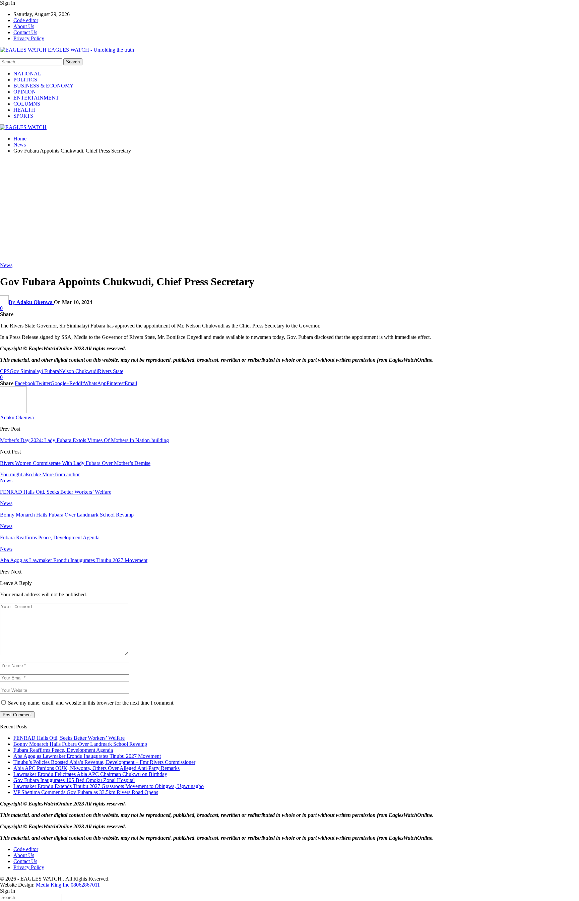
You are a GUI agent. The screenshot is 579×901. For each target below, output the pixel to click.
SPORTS (23, 116)
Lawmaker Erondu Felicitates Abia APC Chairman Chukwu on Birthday (90, 774)
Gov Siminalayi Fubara (34, 371)
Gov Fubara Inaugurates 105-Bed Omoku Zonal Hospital (74, 780)
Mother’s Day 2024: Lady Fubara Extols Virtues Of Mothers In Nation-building (84, 440)
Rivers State (110, 371)
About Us (23, 26)
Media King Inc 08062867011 (68, 885)
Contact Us (25, 32)
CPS (5, 371)
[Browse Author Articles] (13, 411)
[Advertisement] (289, 206)
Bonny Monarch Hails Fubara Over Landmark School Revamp (80, 744)
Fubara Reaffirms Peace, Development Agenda (63, 750)
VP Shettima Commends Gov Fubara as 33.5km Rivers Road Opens (85, 792)
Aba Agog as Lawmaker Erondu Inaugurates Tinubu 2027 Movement (87, 756)
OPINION (24, 92)
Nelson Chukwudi (78, 371)
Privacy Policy (28, 38)
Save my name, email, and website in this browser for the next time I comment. (91, 703)
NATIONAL (27, 73)
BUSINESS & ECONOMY (43, 85)
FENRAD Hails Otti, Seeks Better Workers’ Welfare (69, 738)
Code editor (25, 20)
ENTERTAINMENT (36, 98)
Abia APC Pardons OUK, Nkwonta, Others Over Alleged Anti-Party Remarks (96, 768)
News (6, 265)
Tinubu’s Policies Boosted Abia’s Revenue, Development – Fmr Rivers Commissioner (104, 762)
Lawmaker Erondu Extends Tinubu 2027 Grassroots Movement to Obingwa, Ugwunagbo (108, 786)
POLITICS (25, 79)
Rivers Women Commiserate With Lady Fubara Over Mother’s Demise (75, 463)
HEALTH (24, 110)
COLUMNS (26, 104)
